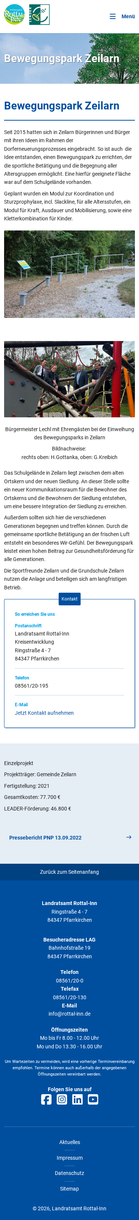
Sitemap (69, 1189)
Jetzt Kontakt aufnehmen (44, 713)
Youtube (93, 1099)
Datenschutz (69, 1173)
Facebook (46, 1099)
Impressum (70, 1158)
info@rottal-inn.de (69, 1014)
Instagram (62, 1099)
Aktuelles (69, 1142)
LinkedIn (77, 1099)
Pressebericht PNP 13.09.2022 (45, 838)
